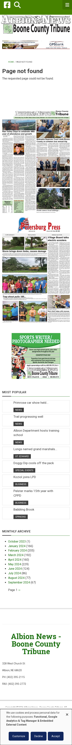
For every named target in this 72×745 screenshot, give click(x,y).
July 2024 (14, 573)
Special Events (24, 470)
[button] (17, 5)
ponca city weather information (36, 102)
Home (11, 62)
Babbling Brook (23, 509)
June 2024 (15, 568)
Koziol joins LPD (24, 477)
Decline (38, 736)
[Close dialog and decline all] (67, 712)
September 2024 (19, 582)
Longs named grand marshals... (35, 449)
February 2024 (17, 550)
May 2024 (14, 564)
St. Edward (22, 456)
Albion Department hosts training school (36, 433)
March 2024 (15, 555)
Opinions (20, 516)
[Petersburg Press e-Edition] (36, 268)
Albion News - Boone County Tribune (36, 643)
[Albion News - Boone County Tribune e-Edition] (36, 158)
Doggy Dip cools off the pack (33, 463)
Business (20, 484)
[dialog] (36, 727)
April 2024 (14, 559)
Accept (56, 736)
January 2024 (16, 546)
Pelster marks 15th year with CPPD (33, 493)
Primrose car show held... (31, 402)
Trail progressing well (28, 416)
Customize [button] (18, 736)
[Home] (36, 24)
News (18, 409)
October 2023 (17, 541)
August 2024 (16, 578)
